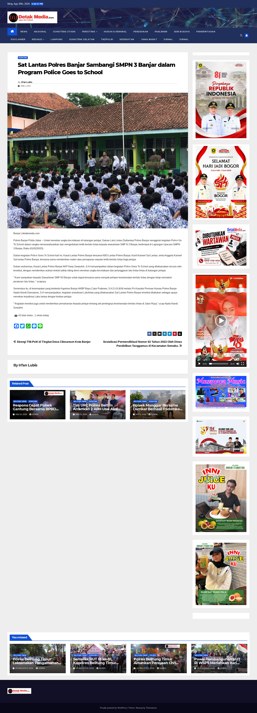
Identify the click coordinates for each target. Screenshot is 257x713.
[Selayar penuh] (242, 363)
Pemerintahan (205, 31)
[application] (221, 321)
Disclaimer (18, 39)
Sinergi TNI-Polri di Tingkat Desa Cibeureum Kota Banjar (53, 341)
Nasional (40, 31)
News (24, 31)
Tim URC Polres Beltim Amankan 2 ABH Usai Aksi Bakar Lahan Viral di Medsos (97, 409)
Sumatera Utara (64, 31)
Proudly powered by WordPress (114, 708)
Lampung (57, 39)
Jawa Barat (149, 39)
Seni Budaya (182, 31)
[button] (241, 35)
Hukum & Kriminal (115, 31)
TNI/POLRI (107, 39)
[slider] (218, 363)
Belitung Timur (20, 401)
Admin (35, 414)
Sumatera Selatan (81, 39)
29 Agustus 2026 (24, 668)
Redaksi (37, 39)
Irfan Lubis (26, 82)
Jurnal (168, 39)
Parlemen (161, 31)
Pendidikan (140, 31)
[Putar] (199, 363)
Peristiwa (89, 31)
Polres (153, 655)
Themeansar (151, 708)
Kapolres (93, 655)
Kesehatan (127, 39)
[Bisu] (237, 363)
